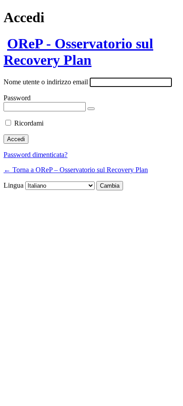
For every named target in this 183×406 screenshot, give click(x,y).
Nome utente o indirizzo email (46, 82)
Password (17, 98)
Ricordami (29, 123)
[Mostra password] (91, 108)
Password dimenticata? (36, 154)
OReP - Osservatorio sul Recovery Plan (78, 51)
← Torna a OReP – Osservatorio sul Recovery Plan (76, 169)
